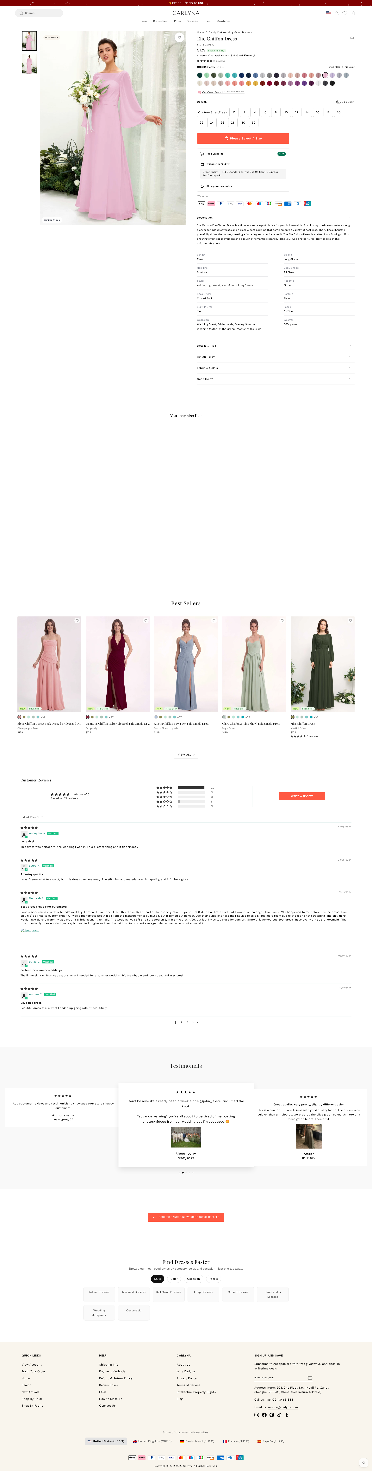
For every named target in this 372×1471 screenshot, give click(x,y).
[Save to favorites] (179, 37)
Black (332, 83)
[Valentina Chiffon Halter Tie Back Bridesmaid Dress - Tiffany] (106, 717)
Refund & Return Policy (116, 1378)
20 (339, 112)
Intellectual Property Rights (196, 1392)
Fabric (213, 1278)
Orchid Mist (290, 83)
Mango (248, 83)
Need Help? (205, 379)
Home (200, 32)
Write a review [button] (302, 796)
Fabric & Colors (207, 368)
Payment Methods (112, 1371)
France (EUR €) (238, 1441)
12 (296, 112)
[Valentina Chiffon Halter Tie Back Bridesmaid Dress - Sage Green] (101, 717)
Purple (297, 83)
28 (233, 123)
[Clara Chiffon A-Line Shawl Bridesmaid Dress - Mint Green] (233, 717)
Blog (180, 1399)
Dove (283, 75)
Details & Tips (206, 345)
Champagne (213, 83)
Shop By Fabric (32, 1406)
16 (317, 112)
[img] (29, 827)
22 (201, 123)
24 (212, 123)
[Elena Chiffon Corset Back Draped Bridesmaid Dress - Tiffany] (38, 717)
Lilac (332, 75)
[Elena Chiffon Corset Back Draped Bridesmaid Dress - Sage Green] (33, 717)
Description (205, 217)
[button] (204, 61)
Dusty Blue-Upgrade (346, 75)
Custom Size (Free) (212, 112)
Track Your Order (33, 1371)
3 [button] (188, 1022)
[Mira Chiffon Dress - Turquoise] (311, 717)
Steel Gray (269, 75)
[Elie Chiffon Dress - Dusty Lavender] (28, 554)
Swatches (224, 21)
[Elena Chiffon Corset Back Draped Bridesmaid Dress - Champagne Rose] (19, 717)
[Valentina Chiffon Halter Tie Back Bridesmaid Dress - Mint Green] (97, 717)
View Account (32, 1365)
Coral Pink (241, 83)
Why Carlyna (186, 1371)
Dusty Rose (297, 75)
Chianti (283, 83)
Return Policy (206, 356)
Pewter (325, 83)
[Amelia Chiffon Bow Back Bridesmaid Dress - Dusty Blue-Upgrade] (156, 717)
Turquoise (234, 75)
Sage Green (220, 75)
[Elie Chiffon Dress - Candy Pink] (19, 554)
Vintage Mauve (318, 75)
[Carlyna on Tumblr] (287, 1415)
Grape (311, 83)
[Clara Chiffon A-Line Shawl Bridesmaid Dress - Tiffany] (238, 717)
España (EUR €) (273, 1441)
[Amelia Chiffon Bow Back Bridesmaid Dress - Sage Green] (170, 717)
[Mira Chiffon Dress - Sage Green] (302, 717)
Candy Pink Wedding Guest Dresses (230, 32)
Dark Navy (276, 75)
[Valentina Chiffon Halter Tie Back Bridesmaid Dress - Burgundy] (87, 717)
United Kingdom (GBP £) (154, 1441)
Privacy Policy (187, 1378)
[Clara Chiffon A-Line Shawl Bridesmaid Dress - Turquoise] (242, 717)
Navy (248, 75)
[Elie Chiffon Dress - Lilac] (24, 554)
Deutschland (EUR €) (199, 1441)
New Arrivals (30, 1392)
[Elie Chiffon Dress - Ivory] (38, 554)
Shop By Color (32, 1399)
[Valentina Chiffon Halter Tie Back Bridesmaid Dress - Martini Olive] (92, 717)
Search (27, 1385)
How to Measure (110, 1399)
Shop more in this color (342, 67)
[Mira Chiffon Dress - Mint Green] (297, 717)
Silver (262, 75)
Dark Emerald (199, 75)
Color (174, 1278)
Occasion (193, 1278)
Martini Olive (213, 75)
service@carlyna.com (283, 1407)
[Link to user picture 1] (30, 937)
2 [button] (181, 1022)
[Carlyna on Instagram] (256, 1415)
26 (222, 123)
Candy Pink (325, 75)
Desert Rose (304, 75)
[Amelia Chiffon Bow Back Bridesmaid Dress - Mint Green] (165, 717)
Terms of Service (188, 1385)
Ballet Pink (227, 83)
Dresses (192, 21)
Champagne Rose (311, 75)
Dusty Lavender (339, 75)
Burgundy (276, 83)
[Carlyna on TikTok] (279, 1415)
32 (254, 123)
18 (328, 112)
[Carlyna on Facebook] (264, 1415)
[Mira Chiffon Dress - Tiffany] (306, 717)
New (144, 21)
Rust (262, 83)
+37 (43, 554)
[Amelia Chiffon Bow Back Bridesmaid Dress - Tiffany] (174, 717)
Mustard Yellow (255, 83)
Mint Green (206, 75)
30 (243, 123)
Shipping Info (108, 1365)
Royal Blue (241, 75)
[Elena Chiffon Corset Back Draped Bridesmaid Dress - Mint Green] (28, 717)
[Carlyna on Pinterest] (272, 1415)
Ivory (199, 83)
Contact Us (107, 1406)
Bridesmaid (160, 21)
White (318, 83)
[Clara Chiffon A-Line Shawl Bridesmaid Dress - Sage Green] (224, 717)
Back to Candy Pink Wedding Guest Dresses (188, 1217)
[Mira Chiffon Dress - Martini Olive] (292, 717)
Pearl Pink (290, 75)
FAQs (102, 1392)
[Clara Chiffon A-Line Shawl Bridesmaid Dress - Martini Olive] (228, 717)
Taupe (220, 83)
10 (286, 112)
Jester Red (269, 83)
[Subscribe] (310, 1377)
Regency (304, 83)
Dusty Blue (255, 75)
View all (184, 754)
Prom (177, 21)
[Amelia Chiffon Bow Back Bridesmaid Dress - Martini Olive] (160, 717)
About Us (183, 1365)
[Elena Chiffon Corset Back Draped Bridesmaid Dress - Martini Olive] (24, 717)
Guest (207, 21)
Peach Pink (234, 83)
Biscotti (206, 83)
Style (157, 1278)
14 (307, 112)
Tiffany (227, 75)
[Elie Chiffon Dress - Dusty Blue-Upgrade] (33, 554)
